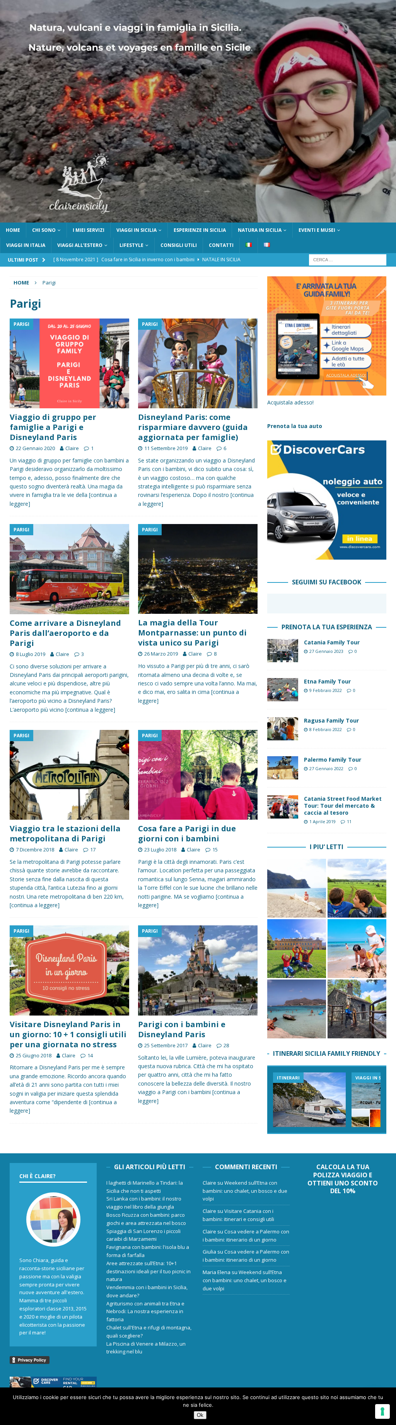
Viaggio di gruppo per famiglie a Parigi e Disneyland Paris (53, 427)
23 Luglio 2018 (160, 849)
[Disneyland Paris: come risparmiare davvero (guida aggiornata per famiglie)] (198, 363)
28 (226, 1045)
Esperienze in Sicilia (200, 230)
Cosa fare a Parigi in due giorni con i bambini (187, 833)
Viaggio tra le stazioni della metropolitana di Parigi (65, 833)
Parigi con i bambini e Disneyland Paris (181, 1029)
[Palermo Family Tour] (282, 767)
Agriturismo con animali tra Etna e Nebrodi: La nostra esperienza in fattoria (145, 1311)
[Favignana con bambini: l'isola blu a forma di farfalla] (296, 1009)
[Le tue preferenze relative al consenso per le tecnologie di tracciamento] (382, 1411)
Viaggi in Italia (25, 245)
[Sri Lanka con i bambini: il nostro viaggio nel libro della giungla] (357, 888)
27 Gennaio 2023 (326, 651)
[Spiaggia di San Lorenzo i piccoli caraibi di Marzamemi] (357, 948)
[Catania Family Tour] (282, 650)
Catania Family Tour (332, 642)
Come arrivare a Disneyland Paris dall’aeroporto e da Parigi (65, 633)
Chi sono (44, 230)
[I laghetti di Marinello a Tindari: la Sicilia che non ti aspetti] (296, 888)
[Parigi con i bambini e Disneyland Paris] (198, 970)
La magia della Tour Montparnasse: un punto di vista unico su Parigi (192, 632)
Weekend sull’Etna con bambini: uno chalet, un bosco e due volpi (245, 1190)
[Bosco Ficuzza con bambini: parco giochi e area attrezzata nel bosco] (296, 948)
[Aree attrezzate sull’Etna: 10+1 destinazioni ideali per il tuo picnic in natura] (357, 1009)
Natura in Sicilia (260, 230)
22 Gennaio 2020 (35, 448)
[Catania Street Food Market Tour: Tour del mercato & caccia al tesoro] (282, 807)
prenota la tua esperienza (327, 627)
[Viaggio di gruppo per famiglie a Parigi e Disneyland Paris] (69, 363)
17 (93, 849)
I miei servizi (88, 230)
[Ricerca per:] (347, 259)
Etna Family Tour (327, 681)
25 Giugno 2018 (33, 1055)
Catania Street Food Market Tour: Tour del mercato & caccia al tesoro (343, 805)
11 (349, 821)
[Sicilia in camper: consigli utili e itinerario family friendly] (309, 1099)
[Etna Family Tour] (282, 689)
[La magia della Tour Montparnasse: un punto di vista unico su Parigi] (198, 569)
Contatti (221, 245)
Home (13, 230)
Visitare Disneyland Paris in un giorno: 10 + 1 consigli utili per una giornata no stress (68, 1034)
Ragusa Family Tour (331, 720)
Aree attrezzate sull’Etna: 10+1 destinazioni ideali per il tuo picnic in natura (148, 1271)
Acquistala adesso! (290, 402)
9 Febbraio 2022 (325, 690)
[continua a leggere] (90, 709)
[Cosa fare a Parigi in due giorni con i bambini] (198, 775)
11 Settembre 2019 (166, 448)
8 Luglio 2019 (30, 654)
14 (90, 1055)
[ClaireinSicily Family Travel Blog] (198, 218)
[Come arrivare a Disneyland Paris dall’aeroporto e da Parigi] (69, 569)
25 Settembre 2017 (166, 1045)
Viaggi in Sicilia (136, 230)
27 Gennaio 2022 (326, 768)
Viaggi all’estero (79, 245)
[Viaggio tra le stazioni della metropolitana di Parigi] (69, 775)
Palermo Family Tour (332, 759)
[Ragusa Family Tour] (282, 728)
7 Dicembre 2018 (35, 849)
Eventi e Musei (317, 230)
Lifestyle (131, 245)
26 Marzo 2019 (161, 653)
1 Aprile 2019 (322, 821)
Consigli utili (178, 245)
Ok (200, 1415)
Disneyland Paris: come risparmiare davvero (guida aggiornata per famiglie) (193, 427)
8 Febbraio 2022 (325, 729)
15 (215, 849)
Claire (72, 448)
